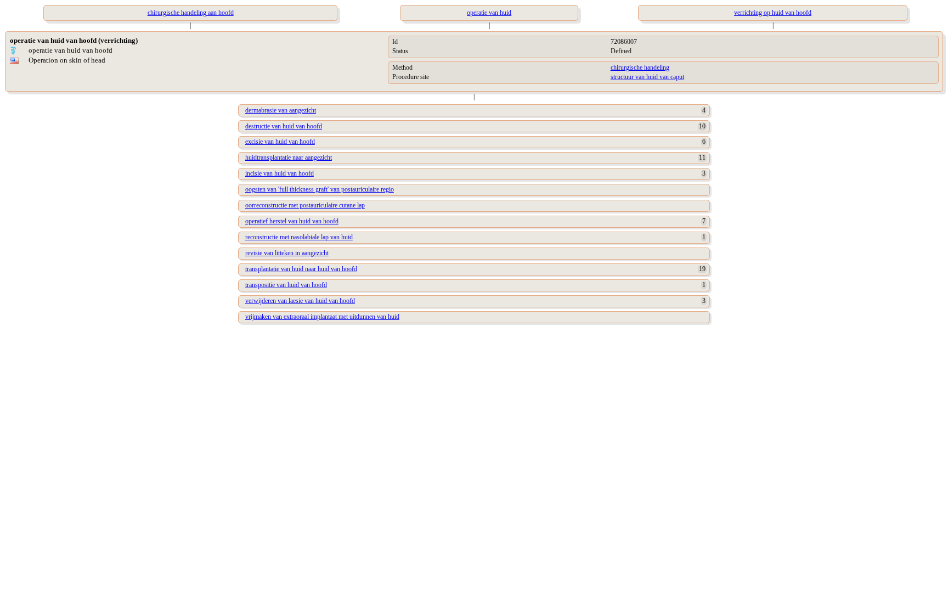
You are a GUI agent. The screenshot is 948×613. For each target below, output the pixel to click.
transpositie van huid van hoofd (286, 285)
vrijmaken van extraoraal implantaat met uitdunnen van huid (322, 316)
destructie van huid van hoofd (283, 126)
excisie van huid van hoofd (280, 141)
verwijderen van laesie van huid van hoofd (300, 301)
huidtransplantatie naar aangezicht (288, 157)
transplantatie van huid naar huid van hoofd (301, 269)
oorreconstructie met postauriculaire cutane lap (305, 205)
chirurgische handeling (640, 67)
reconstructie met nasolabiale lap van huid (299, 237)
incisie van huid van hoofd (279, 173)
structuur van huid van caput (647, 77)
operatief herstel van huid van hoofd (291, 221)
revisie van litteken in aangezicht (287, 253)
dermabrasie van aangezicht (280, 110)
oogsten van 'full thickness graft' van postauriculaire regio (319, 189)
